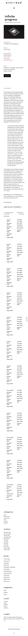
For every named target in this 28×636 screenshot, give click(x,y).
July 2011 (19, 484)
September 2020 (7, 537)
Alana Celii (6, 565)
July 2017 (19, 341)
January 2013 (10, 437)
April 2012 (19, 466)
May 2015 (19, 394)
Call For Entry (7, 518)
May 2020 (19, 272)
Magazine (9, 202)
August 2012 (10, 478)
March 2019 (20, 301)
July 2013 (19, 437)
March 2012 (20, 468)
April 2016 (19, 372)
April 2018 (19, 323)
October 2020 (7, 535)
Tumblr (5, 603)
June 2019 (19, 294)
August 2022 (10, 237)
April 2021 (19, 250)
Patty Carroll (7, 561)
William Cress (7, 579)
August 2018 (10, 334)
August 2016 (10, 383)
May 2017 (19, 345)
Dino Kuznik (6, 577)
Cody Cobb (6, 58)
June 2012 (19, 462)
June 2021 (19, 246)
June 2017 (19, 343)
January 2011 (10, 484)
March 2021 (20, 252)
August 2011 (10, 499)
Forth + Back (7, 559)
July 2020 (19, 268)
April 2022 (19, 225)
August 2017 (10, 359)
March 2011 (19, 492)
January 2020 (7, 549)
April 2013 (19, 443)
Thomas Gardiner (8, 60)
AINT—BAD (14, 3)
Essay (5, 519)
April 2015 (19, 396)
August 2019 (10, 310)
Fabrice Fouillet (8, 213)
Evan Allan (6, 563)
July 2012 (19, 460)
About (5, 594)
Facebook (6, 601)
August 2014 (10, 430)
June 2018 (19, 319)
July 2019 (19, 292)
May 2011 (19, 488)
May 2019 (19, 296)
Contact (5, 592)
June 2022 (19, 221)
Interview (6, 521)
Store (5, 590)
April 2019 (19, 299)
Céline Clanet (7, 56)
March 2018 (20, 325)
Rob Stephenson (8, 571)
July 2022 (19, 219)
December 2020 (7, 532)
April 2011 (19, 490)
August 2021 (10, 261)
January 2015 (10, 390)
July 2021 (19, 244)
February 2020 (7, 548)
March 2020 (20, 276)
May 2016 (19, 370)
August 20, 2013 (13, 22)
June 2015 (19, 392)
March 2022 (20, 227)
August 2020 (10, 286)
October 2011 (10, 493)
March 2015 (20, 398)
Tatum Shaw (7, 569)
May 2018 (19, 321)
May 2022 (19, 223)
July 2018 (19, 317)
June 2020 (19, 270)
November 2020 (7, 533)
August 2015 (10, 406)
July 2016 (19, 366)
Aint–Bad (18, 22)
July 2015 (19, 390)
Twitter (5, 606)
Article (5, 515)
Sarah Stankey (20, 213)
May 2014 (19, 417)
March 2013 (20, 445)
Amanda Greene (8, 573)
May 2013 (19, 441)
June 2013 (19, 439)
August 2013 (10, 453)
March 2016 (20, 374)
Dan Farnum (7, 581)
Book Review (6, 516)
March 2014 (20, 421)
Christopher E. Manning (9, 567)
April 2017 (19, 347)
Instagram (6, 604)
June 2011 (19, 486)
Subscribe (6, 607)
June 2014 (19, 415)
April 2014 (19, 419)
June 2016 (19, 368)
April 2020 (19, 274)
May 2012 (19, 464)
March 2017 (20, 349)
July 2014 (19, 413)
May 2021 (19, 248)
